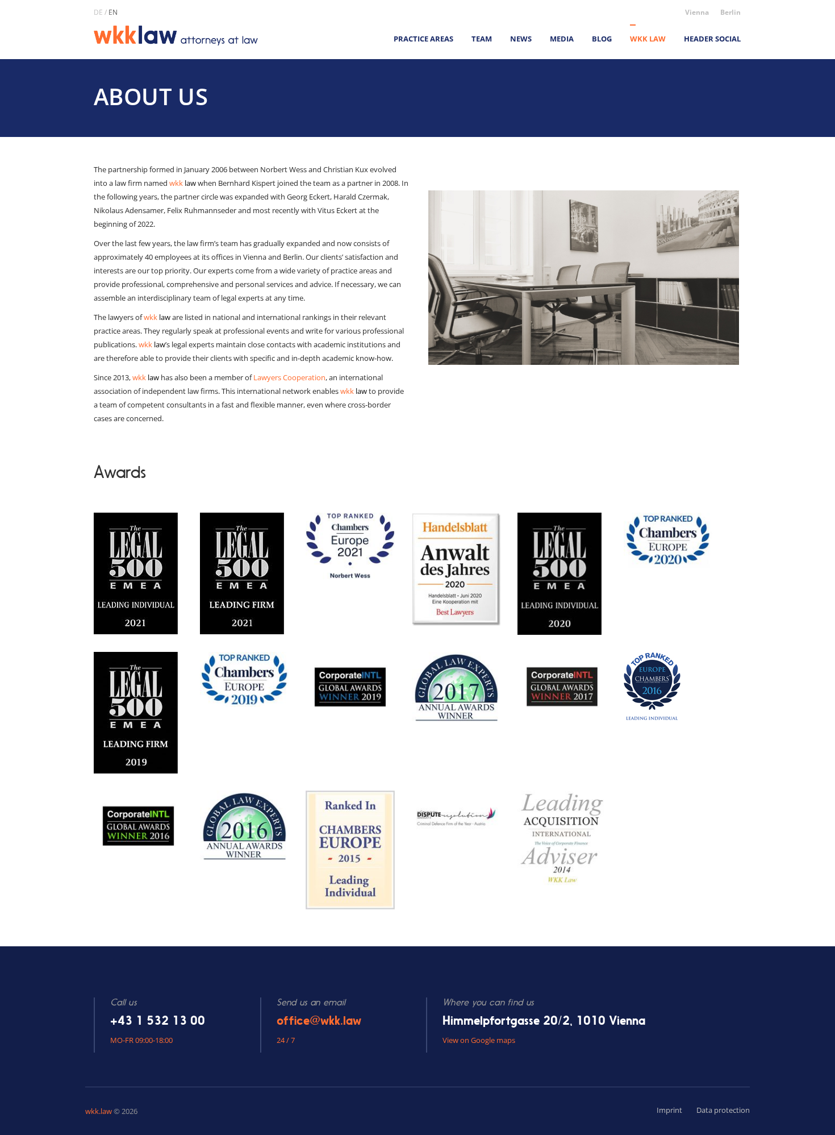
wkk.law (98, 1111)
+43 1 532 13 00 (157, 1020)
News (521, 39)
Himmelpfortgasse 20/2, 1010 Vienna (543, 1020)
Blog (602, 39)
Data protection (723, 1110)
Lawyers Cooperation (289, 377)
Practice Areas (423, 39)
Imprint (669, 1110)
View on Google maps (478, 1040)
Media (562, 39)
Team (481, 39)
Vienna (697, 12)
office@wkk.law (319, 1020)
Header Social (712, 39)
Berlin (730, 12)
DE (98, 12)
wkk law (648, 39)
